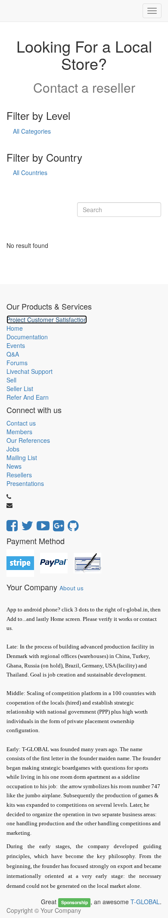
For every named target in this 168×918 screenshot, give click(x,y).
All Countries (30, 172)
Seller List (19, 388)
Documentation (27, 336)
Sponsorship (74, 902)
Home (14, 328)
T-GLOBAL (145, 901)
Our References (28, 440)
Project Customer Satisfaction (46, 319)
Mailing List (21, 457)
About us (71, 588)
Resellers (19, 474)
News (14, 466)
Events (15, 345)
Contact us (21, 423)
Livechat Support (29, 371)
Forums (17, 362)
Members (19, 431)
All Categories (32, 131)
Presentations (25, 483)
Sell (11, 380)
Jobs (12, 449)
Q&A (12, 354)
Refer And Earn (27, 397)
